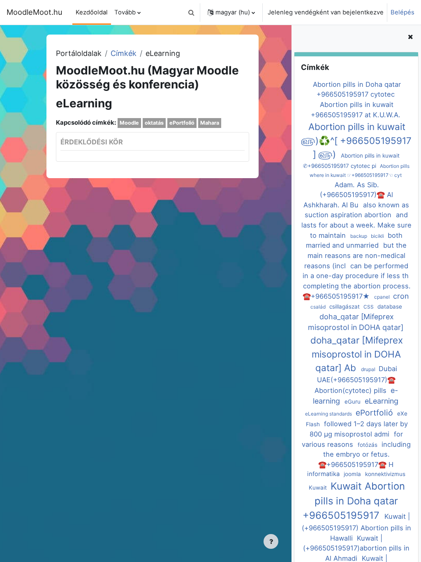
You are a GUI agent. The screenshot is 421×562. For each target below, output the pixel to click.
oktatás (154, 123)
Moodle (129, 123)
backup (359, 236)
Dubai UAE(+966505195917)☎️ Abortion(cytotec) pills (356, 379)
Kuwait (318, 487)
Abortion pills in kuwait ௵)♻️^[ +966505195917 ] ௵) (356, 140)
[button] (191, 12)
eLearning (381, 401)
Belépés (402, 12)
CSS (369, 307)
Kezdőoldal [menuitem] (92, 12)
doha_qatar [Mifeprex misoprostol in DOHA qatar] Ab (356, 353)
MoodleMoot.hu (34, 11)
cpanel (382, 297)
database (389, 306)
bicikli (378, 236)
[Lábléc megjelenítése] (271, 541)
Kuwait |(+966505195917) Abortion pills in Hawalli (356, 527)
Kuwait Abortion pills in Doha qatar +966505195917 (354, 501)
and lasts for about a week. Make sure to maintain (356, 225)
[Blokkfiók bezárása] (410, 37)
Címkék (123, 53)
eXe (402, 413)
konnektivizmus (385, 474)
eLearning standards (329, 414)
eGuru (353, 401)
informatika (324, 474)
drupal (369, 369)
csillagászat (345, 306)
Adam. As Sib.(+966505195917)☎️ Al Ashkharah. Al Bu (348, 195)
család (318, 307)
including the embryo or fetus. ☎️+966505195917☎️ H (364, 454)
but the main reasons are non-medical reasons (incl (355, 255)
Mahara (209, 123)
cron (401, 296)
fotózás (368, 444)
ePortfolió (375, 413)
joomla (353, 474)
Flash (314, 424)
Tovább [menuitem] (125, 12)
